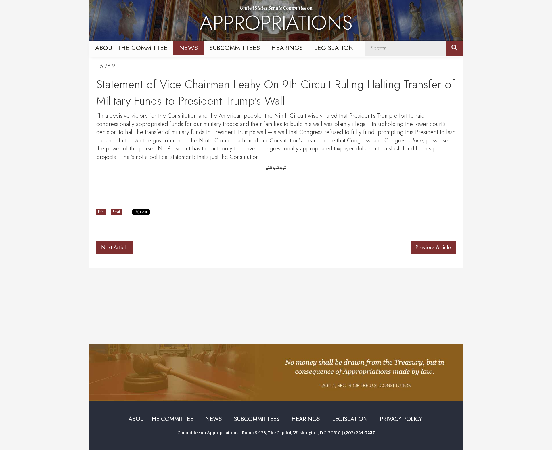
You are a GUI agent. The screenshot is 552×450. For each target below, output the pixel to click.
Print (101, 211)
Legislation (334, 47)
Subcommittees (234, 47)
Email (117, 211)
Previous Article (433, 247)
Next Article (115, 247)
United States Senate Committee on (276, 21)
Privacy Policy (401, 419)
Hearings (287, 47)
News (188, 47)
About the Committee (131, 47)
